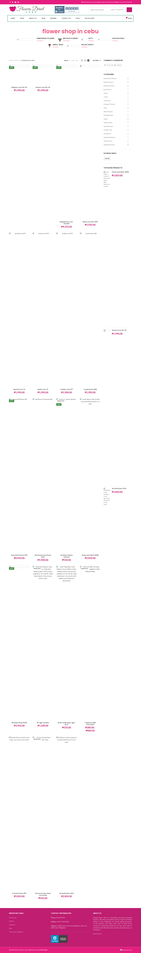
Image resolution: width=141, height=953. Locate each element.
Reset (119, 65)
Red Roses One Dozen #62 (43, 556)
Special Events (108, 126)
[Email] (15, 2)
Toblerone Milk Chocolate (90, 723)
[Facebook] (10, 2)
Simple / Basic (108, 122)
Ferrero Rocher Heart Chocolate (43, 894)
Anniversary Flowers (110, 78)
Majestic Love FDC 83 (19, 87)
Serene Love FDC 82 (43, 87)
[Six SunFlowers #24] (107, 565)
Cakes (106, 93)
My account (13, 917)
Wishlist (11, 921)
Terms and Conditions (16, 932)
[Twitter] (12, 2)
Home (10, 60)
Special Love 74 (19, 389)
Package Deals (108, 115)
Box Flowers (107, 89)
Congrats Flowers (109, 104)
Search (129, 9)
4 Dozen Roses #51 (19, 893)
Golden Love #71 (66, 389)
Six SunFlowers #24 (66, 893)
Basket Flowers (109, 82)
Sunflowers (107, 133)
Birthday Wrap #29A (19, 723)
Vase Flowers (108, 141)
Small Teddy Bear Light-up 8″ (67, 723)
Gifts (105, 108)
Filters (96, 60)
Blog (10, 928)
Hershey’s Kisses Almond (66, 556)
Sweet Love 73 (43, 389)
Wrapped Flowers (109, 145)
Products (17, 60)
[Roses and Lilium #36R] (107, 248)
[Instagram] (18, 2)
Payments (12, 925)
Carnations (107, 100)
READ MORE (97, 934)
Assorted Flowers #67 (19, 555)
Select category (117, 10)
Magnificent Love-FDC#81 (66, 223)
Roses (106, 119)
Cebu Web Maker (42, 950)
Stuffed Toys (108, 130)
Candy (106, 97)
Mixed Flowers (108, 111)
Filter (107, 158)
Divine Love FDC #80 (90, 222)
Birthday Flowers (109, 86)
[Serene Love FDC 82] (107, 406)
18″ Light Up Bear (43, 723)
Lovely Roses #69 (90, 389)
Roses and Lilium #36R (90, 555)
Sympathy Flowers (109, 137)
